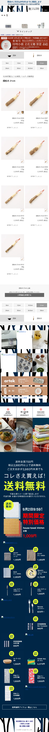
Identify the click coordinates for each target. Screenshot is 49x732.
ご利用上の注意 (24, 724)
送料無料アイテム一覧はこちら (24, 707)
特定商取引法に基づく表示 (24, 721)
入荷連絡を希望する (24, 295)
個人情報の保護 (24, 726)
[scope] (6, 9)
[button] (46, 9)
